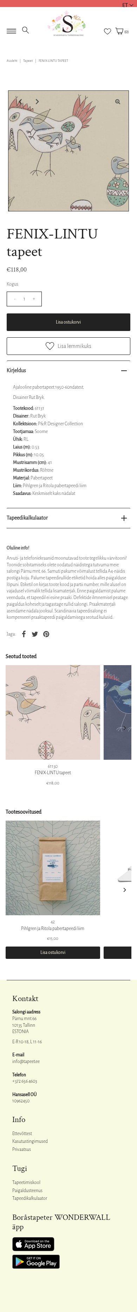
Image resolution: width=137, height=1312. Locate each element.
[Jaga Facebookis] (23, 634)
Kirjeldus (16, 370)
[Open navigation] (11, 29)
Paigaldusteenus (27, 1190)
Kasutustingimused (30, 1141)
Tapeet (28, 61)
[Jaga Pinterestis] (46, 634)
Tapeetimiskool (26, 1182)
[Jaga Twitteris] (35, 634)
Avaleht (12, 61)
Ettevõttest (22, 1133)
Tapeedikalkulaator (27, 518)
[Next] (36, 101)
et (125, 5)
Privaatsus (21, 1149)
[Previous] (19, 101)
